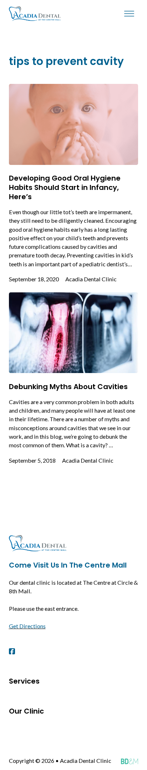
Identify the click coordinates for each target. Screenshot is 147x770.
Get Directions (27, 626)
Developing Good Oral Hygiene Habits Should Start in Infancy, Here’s (65, 187)
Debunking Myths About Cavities (68, 387)
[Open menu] (129, 14)
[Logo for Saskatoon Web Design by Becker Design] (129, 760)
